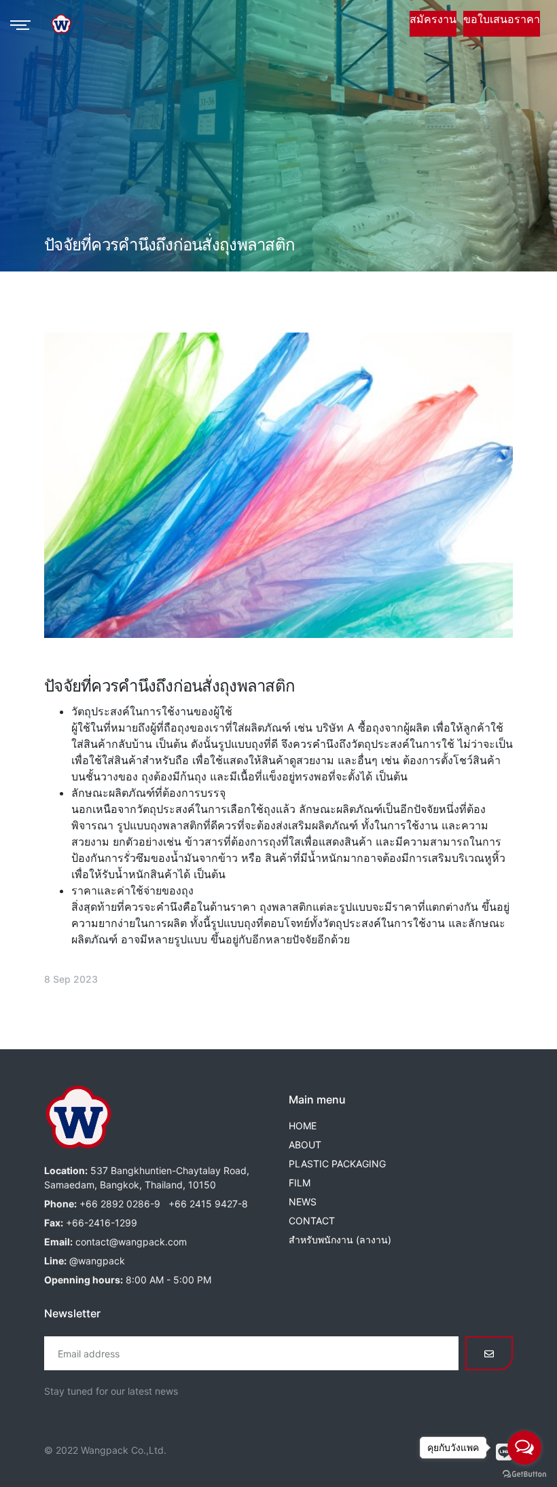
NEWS (303, 1201)
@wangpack (97, 1260)
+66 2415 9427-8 (208, 1203)
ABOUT (305, 1144)
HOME (303, 1125)
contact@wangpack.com (131, 1241)
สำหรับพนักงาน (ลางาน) (340, 1239)
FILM (299, 1182)
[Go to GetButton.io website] (524, 1473)
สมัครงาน (433, 19)
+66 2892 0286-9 (119, 1203)
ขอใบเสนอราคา (501, 19)
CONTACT (312, 1220)
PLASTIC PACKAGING (337, 1163)
